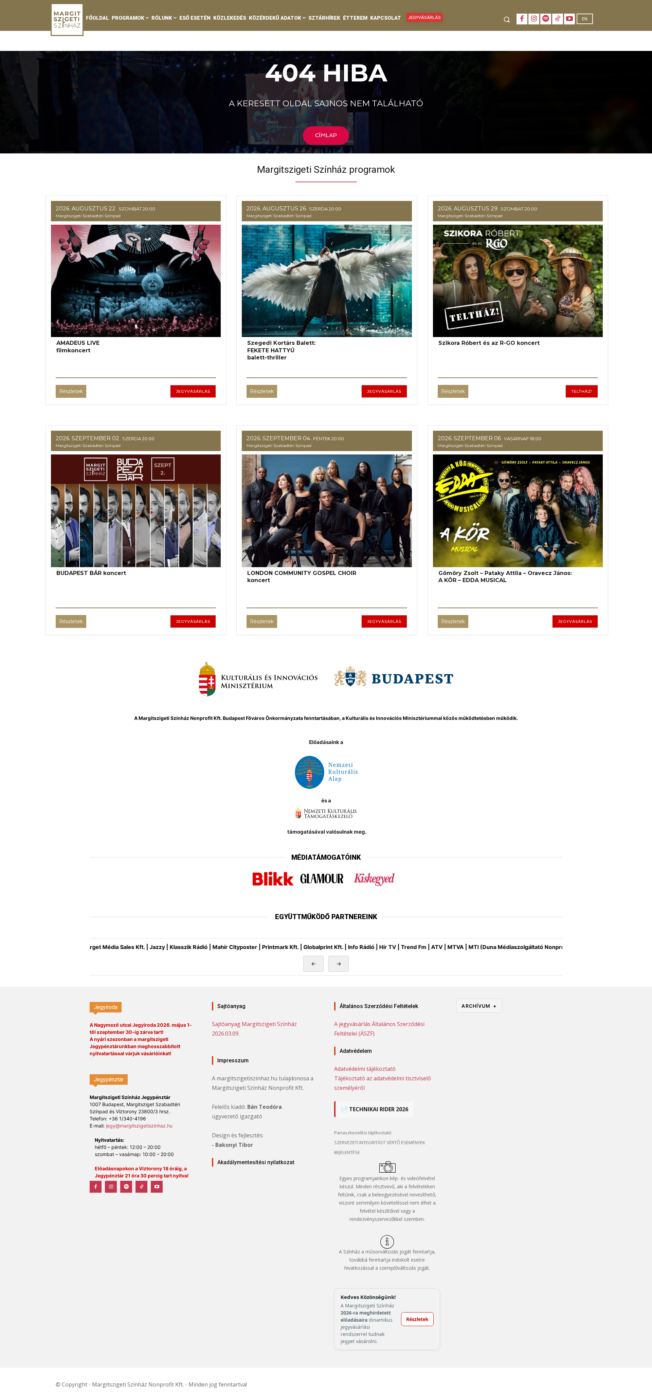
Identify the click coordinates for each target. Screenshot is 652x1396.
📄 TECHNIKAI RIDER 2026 (374, 1109)
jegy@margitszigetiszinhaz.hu (139, 1126)
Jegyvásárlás (193, 391)
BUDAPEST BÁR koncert (91, 573)
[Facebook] (522, 19)
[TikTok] (557, 19)
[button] (507, 19)
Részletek (71, 391)
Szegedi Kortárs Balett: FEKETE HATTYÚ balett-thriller (281, 350)
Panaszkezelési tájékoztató (363, 1133)
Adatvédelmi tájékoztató (365, 1069)
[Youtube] (569, 19)
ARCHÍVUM (479, 1006)
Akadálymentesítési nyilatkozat (255, 1162)
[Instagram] (533, 19)
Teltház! (581, 391)
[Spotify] (545, 19)
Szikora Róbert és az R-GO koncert (489, 343)
